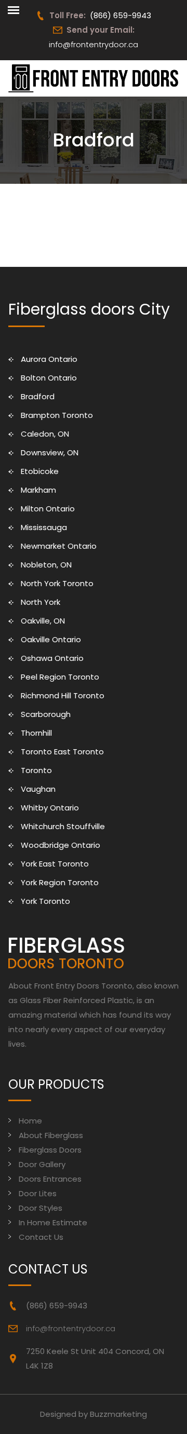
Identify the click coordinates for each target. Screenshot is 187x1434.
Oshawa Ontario (52, 658)
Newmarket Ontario (59, 545)
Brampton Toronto (57, 415)
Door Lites (38, 1193)
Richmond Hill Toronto (62, 695)
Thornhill (36, 732)
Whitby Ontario (50, 807)
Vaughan (38, 788)
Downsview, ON (49, 452)
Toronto (36, 770)
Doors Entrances (50, 1178)
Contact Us (41, 1237)
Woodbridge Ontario (60, 845)
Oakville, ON (43, 620)
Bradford (38, 396)
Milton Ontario (48, 508)
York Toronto (45, 901)
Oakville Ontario (51, 639)
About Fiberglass (51, 1135)
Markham (38, 489)
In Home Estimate (53, 1222)
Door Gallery (42, 1164)
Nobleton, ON (46, 564)
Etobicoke (40, 471)
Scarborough (46, 714)
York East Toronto (55, 863)
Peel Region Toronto (60, 676)
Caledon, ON (45, 433)
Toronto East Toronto (62, 751)
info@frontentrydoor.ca (93, 44)
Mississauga (44, 527)
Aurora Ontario (49, 359)
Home (30, 1120)
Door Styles (40, 1207)
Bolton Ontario (49, 377)
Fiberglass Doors (50, 1149)
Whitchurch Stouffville (63, 826)
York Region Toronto (60, 882)
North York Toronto (57, 583)
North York (40, 602)
